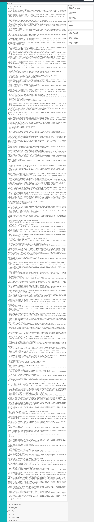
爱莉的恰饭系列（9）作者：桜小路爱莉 (73, 38)
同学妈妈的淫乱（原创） (71, 7)
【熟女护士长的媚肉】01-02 (72, 17)
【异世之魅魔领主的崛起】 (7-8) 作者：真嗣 (13, 508)
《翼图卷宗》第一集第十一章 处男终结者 (13, 517)
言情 (14, 3)
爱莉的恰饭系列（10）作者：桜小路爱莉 (73, 37)
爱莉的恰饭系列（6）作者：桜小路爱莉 (73, 42)
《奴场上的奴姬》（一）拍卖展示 (72, 18)
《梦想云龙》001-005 (71, 24)
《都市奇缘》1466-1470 (11, 514)
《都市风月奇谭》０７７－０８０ (12, 511)
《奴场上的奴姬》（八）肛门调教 (72, 12)
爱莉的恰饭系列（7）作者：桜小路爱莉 (73, 43)
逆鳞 (1, 0)
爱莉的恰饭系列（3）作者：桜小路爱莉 (73, 33)
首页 (13, 3)
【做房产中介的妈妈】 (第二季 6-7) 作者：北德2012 (14, 504)
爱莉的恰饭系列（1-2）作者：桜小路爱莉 (16, 498)
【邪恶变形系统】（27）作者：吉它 (12, 520)
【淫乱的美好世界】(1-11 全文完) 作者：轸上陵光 (74, 8)
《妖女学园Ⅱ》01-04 (71, 25)
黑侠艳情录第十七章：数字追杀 (12, 510)
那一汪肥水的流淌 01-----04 (72, 26)
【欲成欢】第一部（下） (71, 13)
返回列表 (12, 499)
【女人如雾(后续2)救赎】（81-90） (12, 507)
